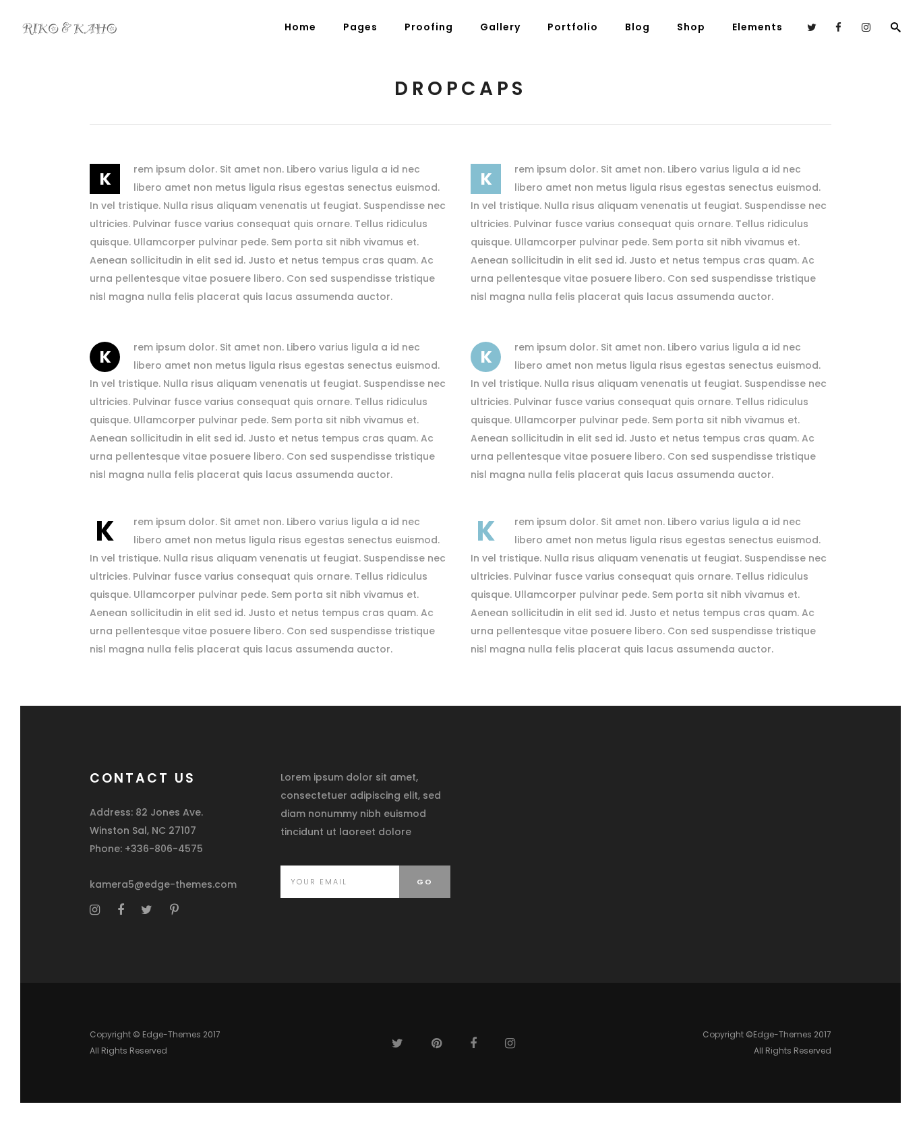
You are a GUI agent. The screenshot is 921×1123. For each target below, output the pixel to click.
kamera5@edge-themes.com (163, 884)
